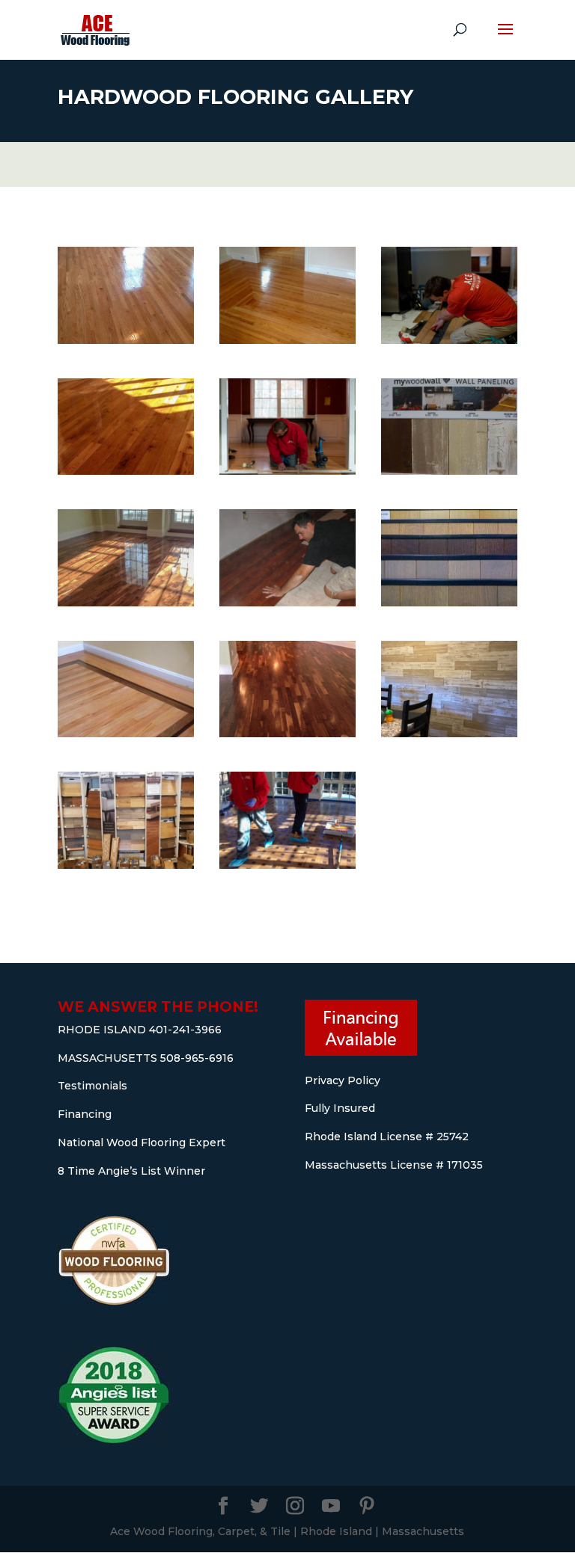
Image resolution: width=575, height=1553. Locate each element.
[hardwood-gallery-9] (449, 471)
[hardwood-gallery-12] (449, 340)
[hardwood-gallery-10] (287, 471)
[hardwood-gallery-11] (126, 471)
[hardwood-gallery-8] (126, 602)
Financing (85, 1114)
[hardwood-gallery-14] (287, 865)
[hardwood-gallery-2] (126, 865)
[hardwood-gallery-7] (287, 602)
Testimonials (92, 1085)
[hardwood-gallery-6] (449, 602)
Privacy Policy (342, 1080)
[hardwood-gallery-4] (449, 733)
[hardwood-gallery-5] (126, 733)
